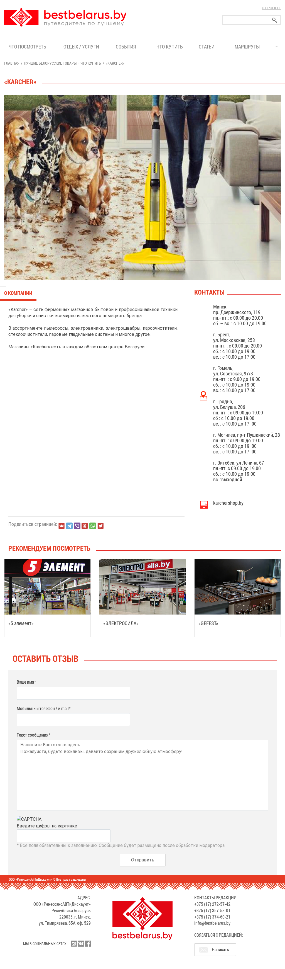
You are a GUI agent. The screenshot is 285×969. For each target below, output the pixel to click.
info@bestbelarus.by (212, 923)
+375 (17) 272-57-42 (212, 904)
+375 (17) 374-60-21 (212, 917)
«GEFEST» (208, 623)
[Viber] (77, 526)
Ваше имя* (26, 682)
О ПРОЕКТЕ (271, 8)
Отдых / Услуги (81, 46)
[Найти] (274, 20)
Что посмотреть (27, 46)
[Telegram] (69, 526)
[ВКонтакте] (61, 526)
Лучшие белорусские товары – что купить (62, 63)
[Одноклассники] (85, 526)
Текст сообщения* (33, 735)
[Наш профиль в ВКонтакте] (81, 944)
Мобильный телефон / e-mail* (43, 708)
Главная (11, 63)
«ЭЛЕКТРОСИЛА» (121, 623)
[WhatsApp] (92, 526)
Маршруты (247, 46)
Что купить (169, 46)
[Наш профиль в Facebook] (88, 944)
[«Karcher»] (142, 187)
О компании (18, 293)
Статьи (208, 46)
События (127, 46)
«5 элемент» (21, 623)
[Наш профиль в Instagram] (74, 944)
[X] (100, 526)
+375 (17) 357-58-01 (212, 910)
